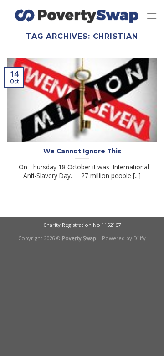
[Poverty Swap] (76, 16)
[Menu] (151, 16)
